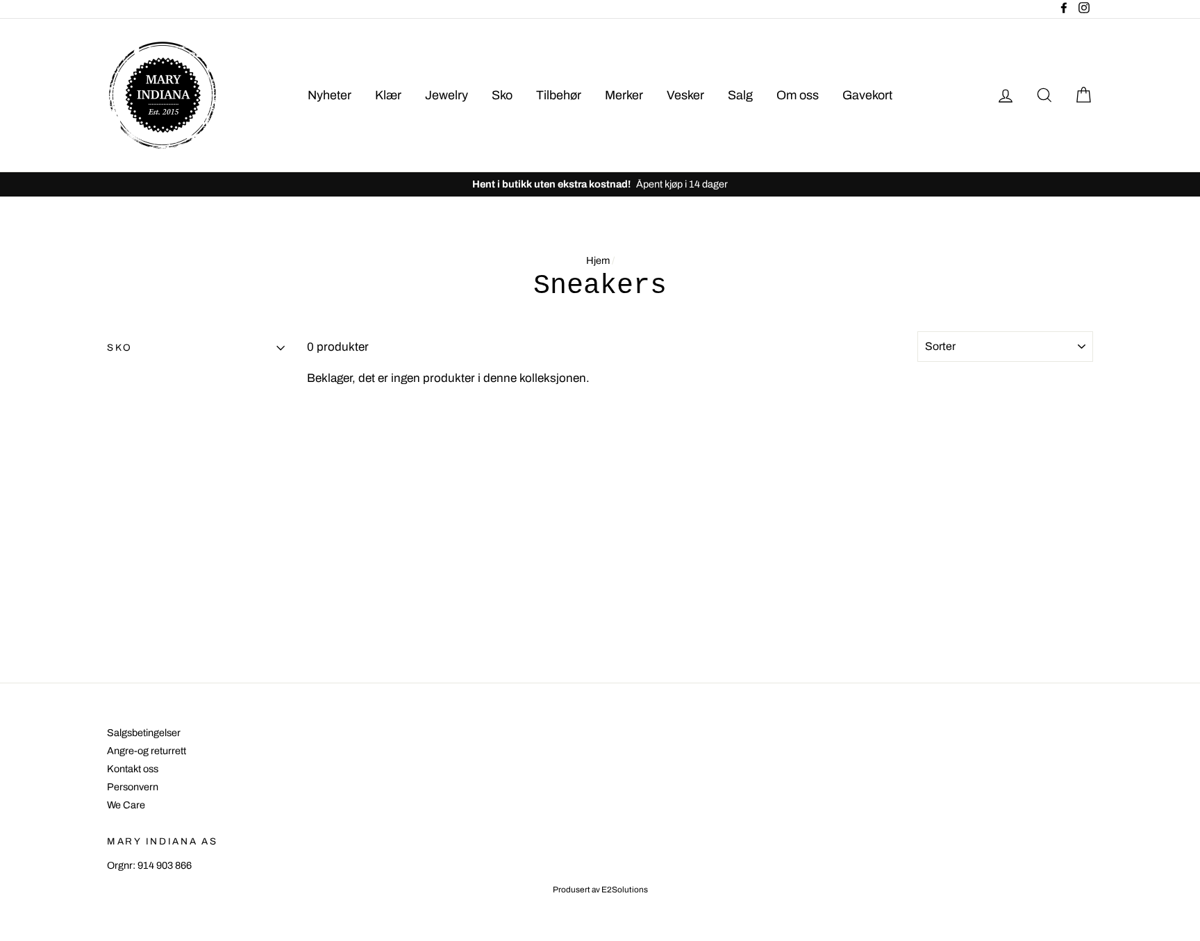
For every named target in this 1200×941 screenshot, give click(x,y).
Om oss (797, 95)
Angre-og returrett (146, 750)
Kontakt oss (132, 768)
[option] (600, 184)
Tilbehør (558, 95)
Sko (502, 95)
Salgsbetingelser (144, 732)
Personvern (132, 786)
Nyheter (329, 95)
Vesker (685, 95)
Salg (740, 95)
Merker (624, 95)
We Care (126, 804)
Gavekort (867, 95)
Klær (388, 95)
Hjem (598, 260)
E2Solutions (624, 889)
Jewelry (446, 95)
